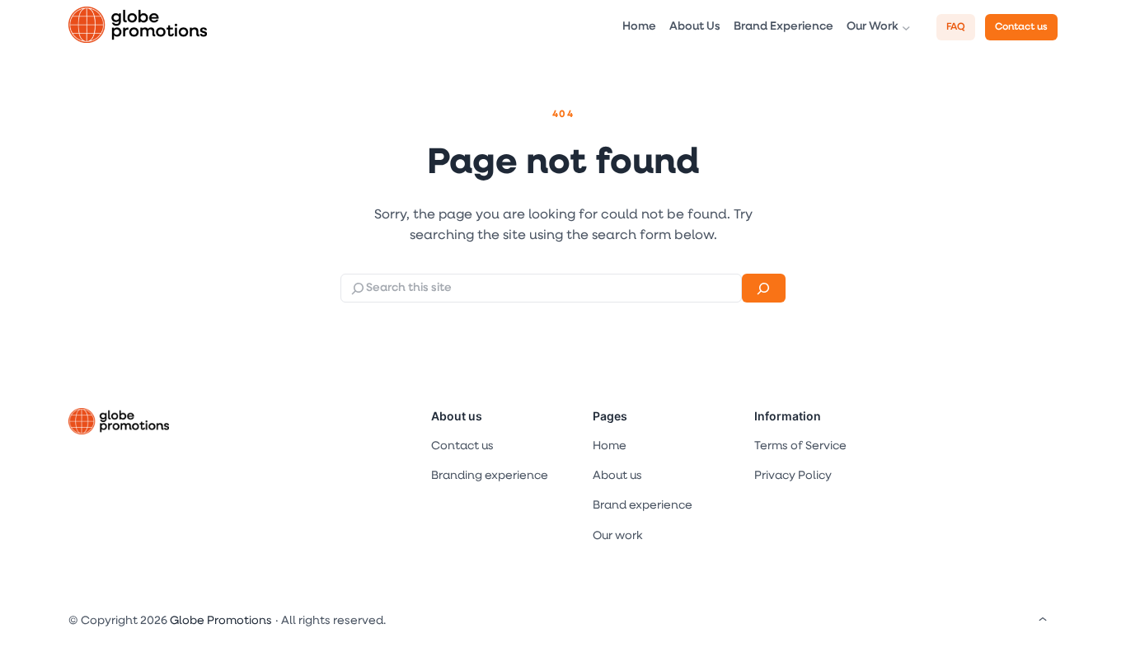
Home (609, 446)
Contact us (1021, 27)
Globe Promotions (221, 621)
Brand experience (642, 506)
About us (456, 416)
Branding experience (489, 476)
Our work (617, 536)
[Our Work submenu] (906, 27)
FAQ (955, 27)
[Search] (764, 288)
